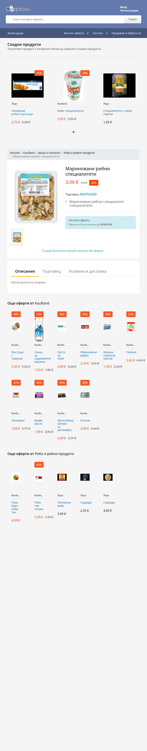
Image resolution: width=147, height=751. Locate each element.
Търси (132, 19)
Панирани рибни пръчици (22, 112)
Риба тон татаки (38, 506)
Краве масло (38, 422)
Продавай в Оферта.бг (126, 33)
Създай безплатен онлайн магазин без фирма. (73, 251)
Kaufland (62, 103)
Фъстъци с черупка (16, 355)
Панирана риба (62, 504)
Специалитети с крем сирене (117, 112)
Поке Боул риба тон (14, 507)
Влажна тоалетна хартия (108, 355)
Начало (15, 153)
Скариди (85, 502)
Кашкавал (16, 420)
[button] (73, 132)
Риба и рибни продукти (79, 153)
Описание (25, 271)
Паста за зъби (61, 355)
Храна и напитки (49, 153)
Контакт (98, 33)
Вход (123, 7)
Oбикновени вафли (85, 354)
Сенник (85, 420)
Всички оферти (74, 33)
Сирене (131, 352)
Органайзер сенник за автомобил (62, 425)
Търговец (52, 271)
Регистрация (129, 10)
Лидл (14, 103)
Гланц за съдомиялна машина (39, 357)
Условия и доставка (88, 271)
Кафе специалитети (70, 111)
